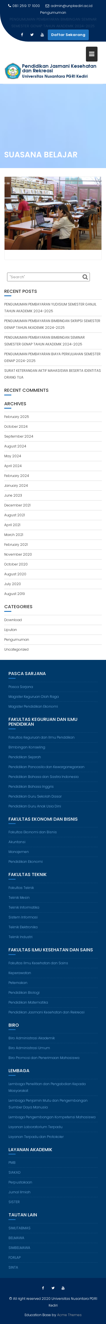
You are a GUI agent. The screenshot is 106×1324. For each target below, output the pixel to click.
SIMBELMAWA (19, 1247)
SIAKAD (14, 1172)
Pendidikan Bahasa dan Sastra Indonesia (43, 776)
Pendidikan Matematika (28, 1002)
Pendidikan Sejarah (24, 757)
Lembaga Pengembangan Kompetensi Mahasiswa (52, 1117)
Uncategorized (16, 649)
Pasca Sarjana (20, 686)
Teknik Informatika (23, 907)
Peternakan (17, 982)
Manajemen (18, 851)
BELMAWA (16, 1237)
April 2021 (12, 524)
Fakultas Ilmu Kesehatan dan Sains (38, 963)
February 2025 (16, 416)
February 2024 (16, 475)
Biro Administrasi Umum (29, 1047)
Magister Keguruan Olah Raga (33, 696)
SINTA (13, 1267)
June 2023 (13, 495)
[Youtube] (42, 34)
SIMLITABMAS (19, 1228)
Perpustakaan (20, 1182)
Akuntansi (16, 841)
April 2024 (13, 465)
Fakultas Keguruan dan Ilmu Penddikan (41, 737)
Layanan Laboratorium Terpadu (35, 1126)
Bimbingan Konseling (26, 747)
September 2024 (18, 436)
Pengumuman (16, 639)
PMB (12, 1162)
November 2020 (18, 554)
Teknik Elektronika (23, 927)
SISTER (14, 1201)
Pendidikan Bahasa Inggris (31, 786)
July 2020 (12, 583)
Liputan (10, 629)
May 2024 (12, 456)
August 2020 (15, 574)
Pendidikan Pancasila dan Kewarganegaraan (46, 766)
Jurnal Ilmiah (19, 1192)
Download (13, 619)
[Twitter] (31, 34)
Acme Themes (69, 1314)
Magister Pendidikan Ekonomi (33, 706)
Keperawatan (19, 972)
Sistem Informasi (23, 917)
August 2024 (15, 446)
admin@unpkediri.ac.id (71, 5)
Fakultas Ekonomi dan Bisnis (32, 832)
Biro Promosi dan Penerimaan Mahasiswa (43, 1057)
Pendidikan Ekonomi (25, 861)
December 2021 (17, 505)
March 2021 (13, 534)
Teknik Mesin (19, 897)
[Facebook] (21, 34)
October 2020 (16, 564)
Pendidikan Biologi (24, 992)
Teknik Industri (20, 936)
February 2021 (16, 544)
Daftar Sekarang (68, 34)
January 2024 (16, 485)
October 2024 (16, 426)
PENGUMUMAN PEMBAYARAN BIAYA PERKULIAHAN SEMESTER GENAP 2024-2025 (53, 23)
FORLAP (14, 1257)
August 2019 (14, 593)
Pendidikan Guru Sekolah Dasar (35, 796)
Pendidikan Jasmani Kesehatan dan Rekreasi (46, 1012)
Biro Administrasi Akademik (31, 1038)
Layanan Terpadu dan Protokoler (36, 1136)
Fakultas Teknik (21, 887)
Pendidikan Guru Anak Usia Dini (34, 806)
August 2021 (14, 515)
